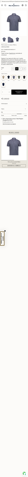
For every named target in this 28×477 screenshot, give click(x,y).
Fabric (2, 109)
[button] (2, 238)
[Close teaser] (5, 231)
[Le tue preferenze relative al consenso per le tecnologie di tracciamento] (25, 474)
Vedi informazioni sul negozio (9, 123)
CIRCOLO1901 (5, 47)
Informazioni (4, 103)
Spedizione (12, 53)
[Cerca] (5, 5)
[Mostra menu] (2, 5)
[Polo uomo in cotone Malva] (14, 147)
